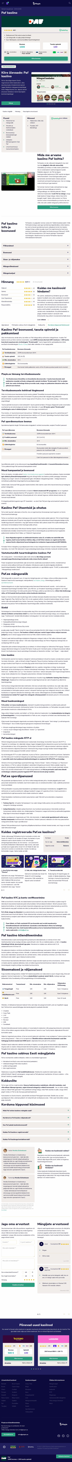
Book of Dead (23, 344)
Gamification (53, 1387)
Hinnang (17, 111)
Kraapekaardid (29, 1395)
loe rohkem (4, 1210)
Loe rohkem (63, 118)
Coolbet (14, 1389)
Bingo (27, 1387)
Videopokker (29, 1412)
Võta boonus (36, 58)
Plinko (27, 1403)
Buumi (3, 1387)
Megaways (52, 1395)
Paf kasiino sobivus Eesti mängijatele (23, 325)
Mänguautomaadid (30, 1401)
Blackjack (28, 1389)
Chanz (3, 1389)
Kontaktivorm (8, 1434)
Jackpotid (52, 1389)
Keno (26, 1392)
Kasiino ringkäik (7, 111)
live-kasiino (36, 580)
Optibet (14, 1401)
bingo (43, 580)
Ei (32, 1272)
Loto (26, 1398)
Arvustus (8, 1363)
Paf (2, 1403)
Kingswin (14, 1395)
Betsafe (3, 1384)
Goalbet (14, 1392)
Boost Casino (16, 1384)
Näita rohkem (26, 1363)
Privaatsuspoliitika (48, 1448)
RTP (50, 1392)
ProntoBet (15, 1403)
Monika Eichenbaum (19, 1150)
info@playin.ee (23, 1434)
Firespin (3, 1392)
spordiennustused (7, 583)
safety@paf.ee (23, 930)
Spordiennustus (30, 1409)
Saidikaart (55, 1448)
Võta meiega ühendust (56, 1401)
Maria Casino (5, 1398)
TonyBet (3, 1406)
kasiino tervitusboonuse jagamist (33, 474)
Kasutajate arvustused (30, 111)
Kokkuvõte (41, 325)
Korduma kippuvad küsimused (58, 325)
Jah (26, 1272)
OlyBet (3, 1401)
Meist (51, 1403)
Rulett (27, 1406)
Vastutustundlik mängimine (57, 1398)
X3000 (14, 1406)
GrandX (3, 1395)
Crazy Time (28, 1384)
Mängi (11, 103)
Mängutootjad (53, 1384)
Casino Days (15, 1387)
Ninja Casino (15, 1398)
